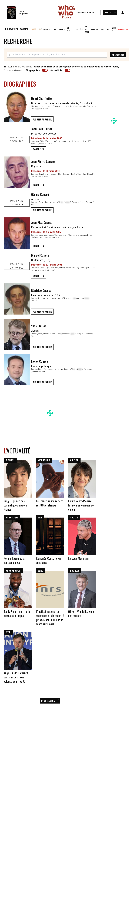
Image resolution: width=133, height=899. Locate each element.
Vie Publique (70, 29)
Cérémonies (123, 29)
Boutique (24, 29)
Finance (62, 29)
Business (46, 29)
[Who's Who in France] (66, 12)
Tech (54, 29)
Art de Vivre (87, 29)
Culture (94, 29)
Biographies (11, 29)
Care (102, 29)
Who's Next (114, 29)
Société (79, 29)
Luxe (108, 29)
